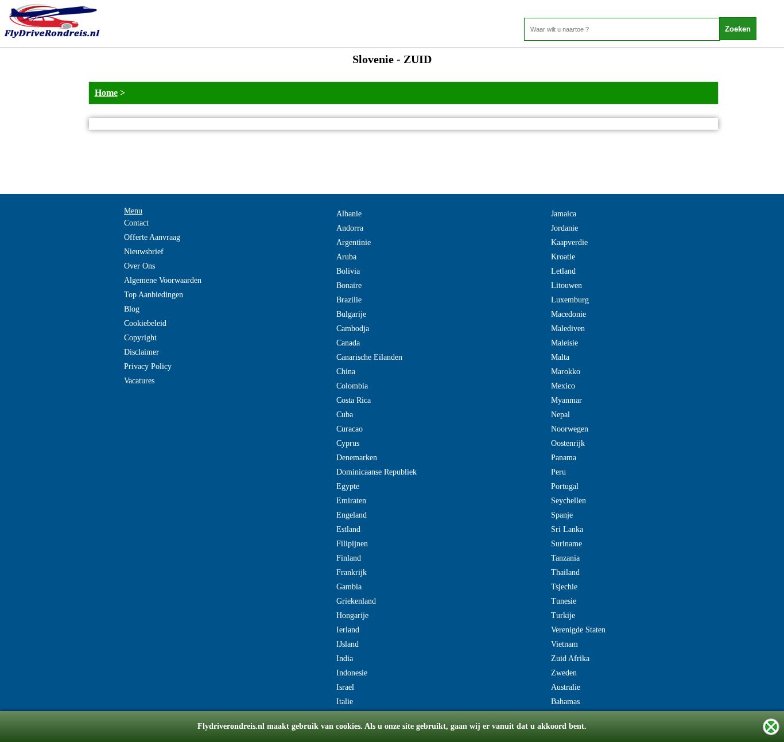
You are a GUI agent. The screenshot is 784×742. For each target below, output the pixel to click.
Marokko (565, 371)
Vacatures (139, 380)
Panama (563, 457)
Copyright (140, 337)
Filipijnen (352, 543)
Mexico (563, 386)
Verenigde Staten (578, 630)
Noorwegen (569, 429)
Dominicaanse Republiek (376, 472)
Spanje (562, 515)
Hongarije (352, 615)
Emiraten (351, 500)
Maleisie (564, 343)
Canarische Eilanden (369, 357)
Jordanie (564, 228)
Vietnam (564, 644)
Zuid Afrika (570, 658)
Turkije (563, 615)
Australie (565, 687)
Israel (345, 687)
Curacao (349, 429)
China (345, 371)
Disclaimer (141, 352)
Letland (563, 271)
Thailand (565, 572)
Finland (348, 558)
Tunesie (563, 601)
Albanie (349, 213)
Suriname (566, 543)
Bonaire (349, 285)
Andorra (349, 228)
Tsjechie (564, 586)
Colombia (352, 386)
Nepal (560, 414)
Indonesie (351, 673)
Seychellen (568, 500)
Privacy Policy (148, 366)
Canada (348, 343)
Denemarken (356, 457)
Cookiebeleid (145, 323)
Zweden (564, 673)
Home (106, 93)
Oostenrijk (568, 443)
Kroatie (563, 256)
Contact (136, 223)
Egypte (347, 486)
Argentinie (353, 242)
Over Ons (139, 266)
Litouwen (566, 285)
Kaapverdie (569, 242)
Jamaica (563, 213)
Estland (348, 529)
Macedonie (568, 314)
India (344, 658)
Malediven (568, 328)
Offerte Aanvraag (152, 237)
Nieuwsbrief (144, 251)
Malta (560, 357)
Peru (558, 472)
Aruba (346, 256)
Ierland (347, 630)
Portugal (565, 486)
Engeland (351, 515)
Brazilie (349, 300)
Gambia (349, 586)
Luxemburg (570, 300)
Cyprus (347, 443)
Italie (344, 701)
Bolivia (348, 271)
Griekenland (356, 601)
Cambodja (352, 328)
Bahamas (565, 701)
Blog (131, 309)
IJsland (347, 644)
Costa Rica (353, 400)
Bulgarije (351, 314)
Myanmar (566, 400)
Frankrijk (351, 572)
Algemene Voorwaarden (162, 280)
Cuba (344, 414)
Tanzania (565, 558)
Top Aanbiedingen (153, 294)
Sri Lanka (567, 529)
